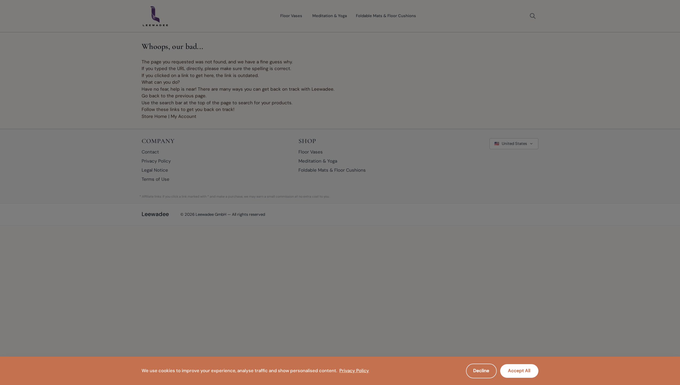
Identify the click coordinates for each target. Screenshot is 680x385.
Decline (481, 371)
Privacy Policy (354, 371)
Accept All (519, 371)
